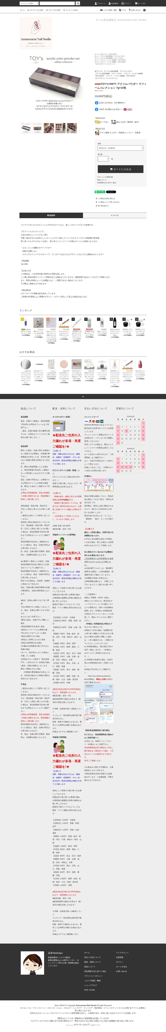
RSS (86, 990)
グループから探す (54, 10)
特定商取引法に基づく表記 (106, 183)
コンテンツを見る (72, 10)
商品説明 (51, 215)
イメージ (115, 215)
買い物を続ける (103, 206)
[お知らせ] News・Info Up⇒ (112, 103)
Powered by (70, 1025)
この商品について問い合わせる (109, 202)
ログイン (127, 3)
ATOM (92, 990)
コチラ (60, 732)
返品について (102, 180)
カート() (141, 3)
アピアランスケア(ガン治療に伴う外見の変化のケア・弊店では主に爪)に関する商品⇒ (66, 1021)
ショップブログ (90, 985)
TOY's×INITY (113, 54)
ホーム (22, 10)
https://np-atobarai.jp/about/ (99, 676)
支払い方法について (92, 957)
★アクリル (104, 54)
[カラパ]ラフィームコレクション (105, 64)
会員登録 (114, 3)
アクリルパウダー (120, 56)
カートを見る (121, 967)
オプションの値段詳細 (105, 177)
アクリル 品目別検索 (107, 56)
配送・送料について (92, 962)
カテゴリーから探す (37, 10)
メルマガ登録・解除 (110, 10)
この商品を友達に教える (106, 198)
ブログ (124, 10)
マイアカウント (122, 953)
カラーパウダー (119, 58)
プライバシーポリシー (93, 976)
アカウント (101, 3)
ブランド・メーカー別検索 (108, 60)
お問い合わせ (135, 10)
